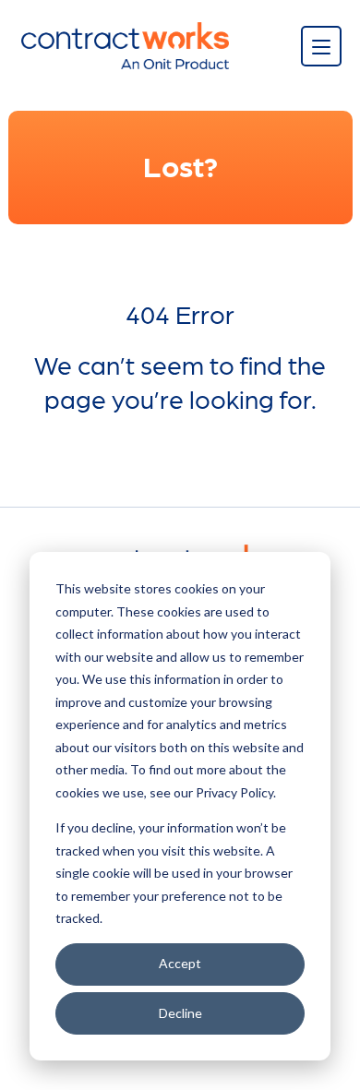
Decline (180, 1013)
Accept (180, 963)
